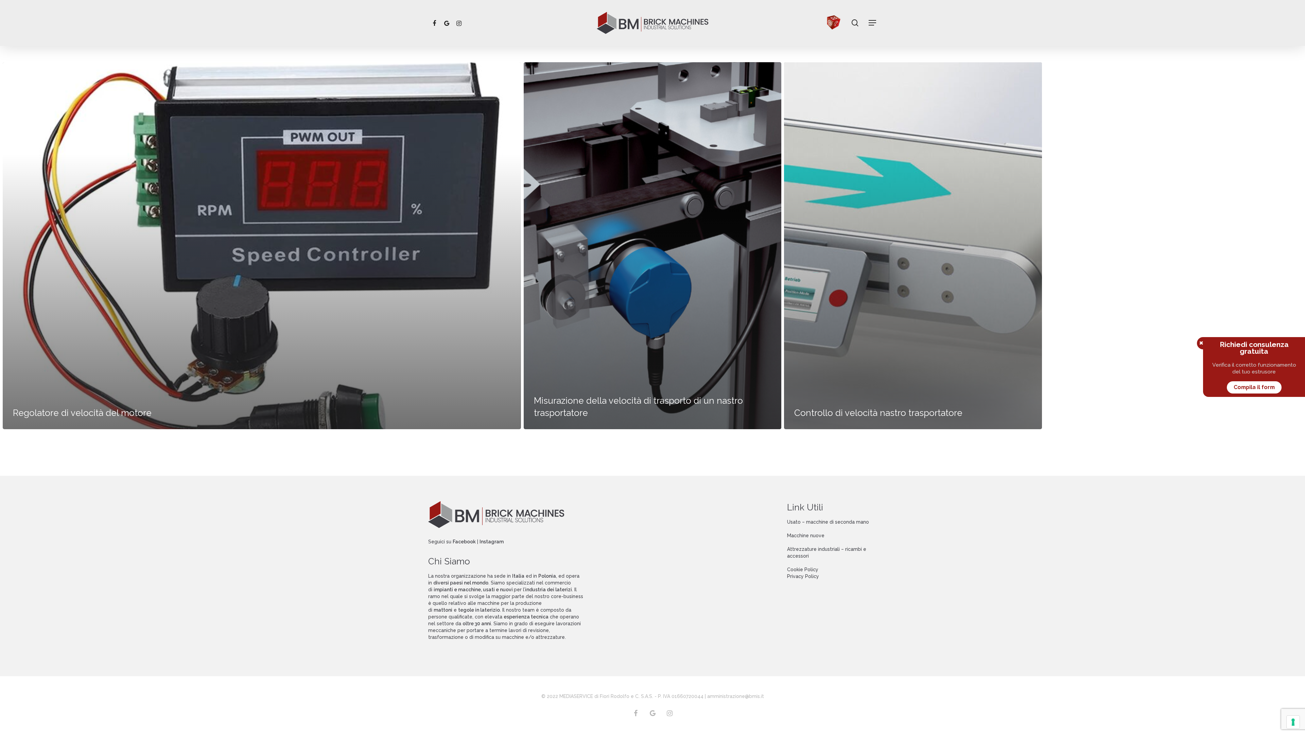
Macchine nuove (805, 535)
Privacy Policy (803, 576)
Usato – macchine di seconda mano (828, 522)
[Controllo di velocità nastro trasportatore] (913, 245)
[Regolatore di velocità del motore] (262, 245)
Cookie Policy (802, 569)
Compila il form (1254, 387)
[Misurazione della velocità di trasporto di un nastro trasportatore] (652, 245)
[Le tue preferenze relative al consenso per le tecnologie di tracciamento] (1293, 722)
